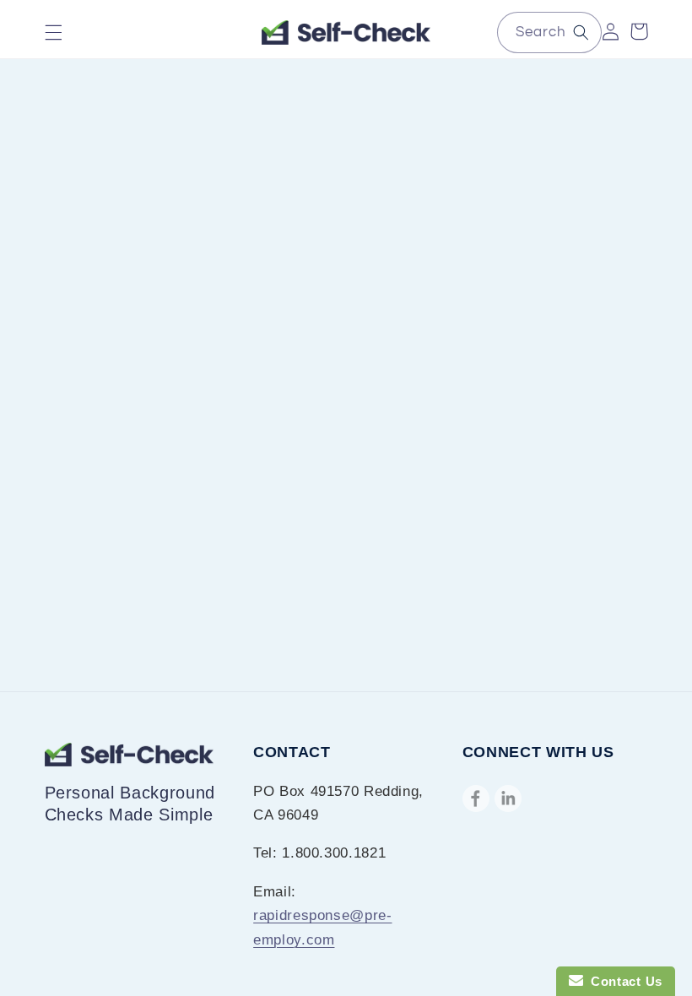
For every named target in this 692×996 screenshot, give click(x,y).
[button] (53, 33)
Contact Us (622, 981)
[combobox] (549, 32)
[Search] (581, 32)
